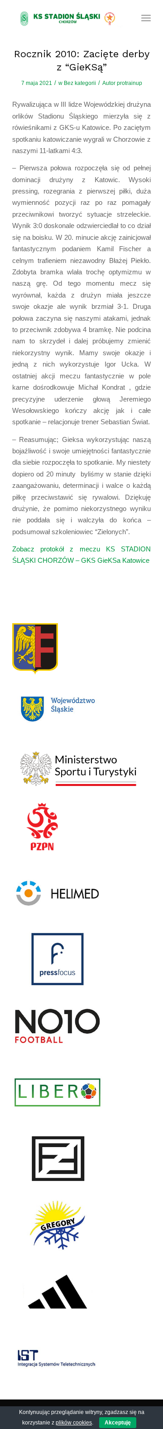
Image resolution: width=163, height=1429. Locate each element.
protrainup (129, 83)
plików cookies (74, 1422)
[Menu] (146, 18)
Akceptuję (118, 1422)
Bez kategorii (80, 83)
